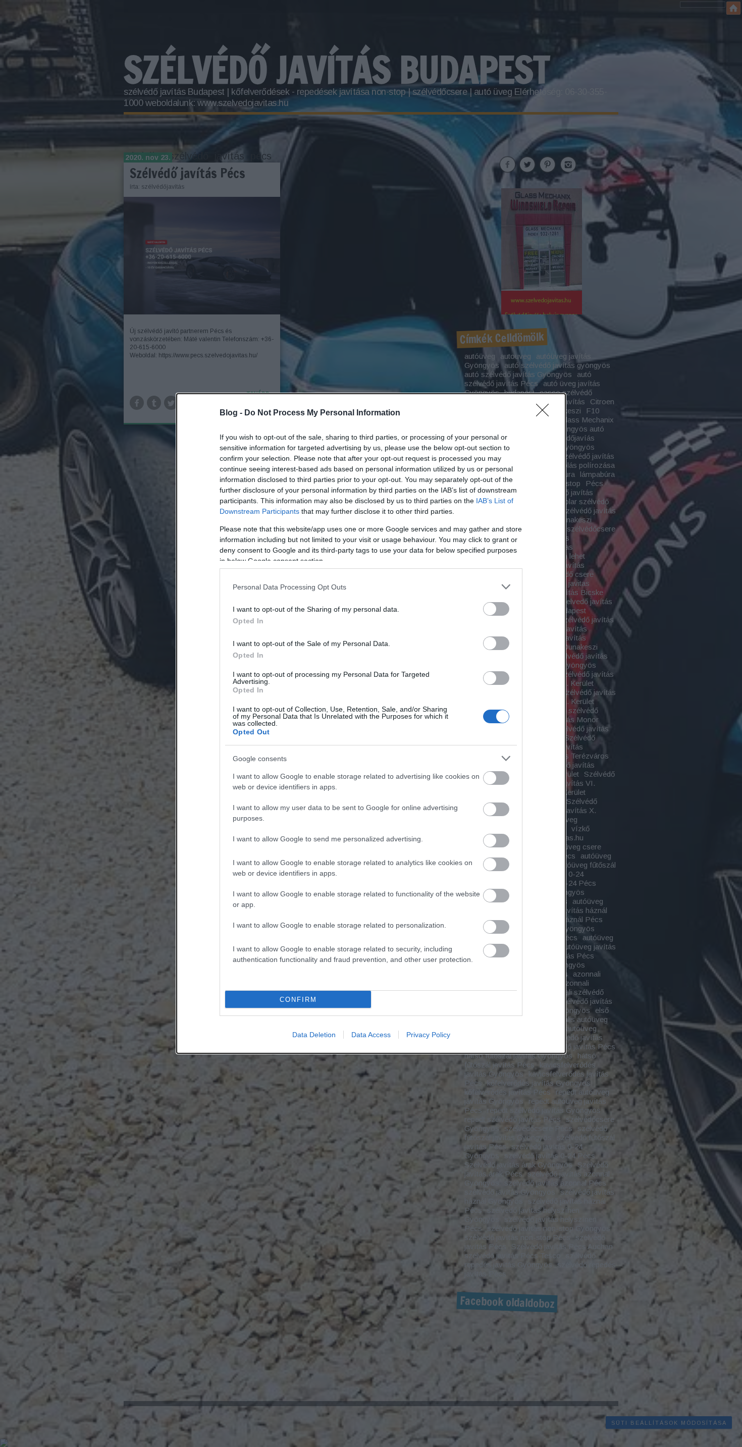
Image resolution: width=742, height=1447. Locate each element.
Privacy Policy (428, 1035)
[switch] (496, 609)
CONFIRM (298, 999)
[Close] (545, 413)
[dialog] (371, 723)
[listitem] (371, 586)
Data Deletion (314, 1035)
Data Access (371, 1035)
